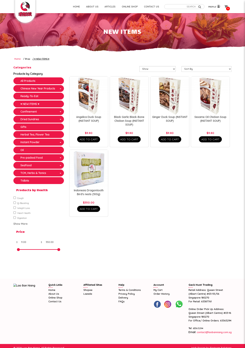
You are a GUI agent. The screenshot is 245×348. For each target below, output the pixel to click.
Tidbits (24, 180)
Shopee (87, 289)
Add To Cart (89, 139)
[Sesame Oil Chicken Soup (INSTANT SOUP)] (210, 95)
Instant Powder (30, 142)
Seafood (26, 165)
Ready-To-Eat (29, 96)
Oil (22, 150)
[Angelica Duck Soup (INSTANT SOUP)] (88, 95)
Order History (162, 293)
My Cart (158, 289)
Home (17, 59)
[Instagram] (168, 304)
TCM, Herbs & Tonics (33, 173)
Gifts (23, 127)
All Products (27, 81)
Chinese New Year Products (37, 88)
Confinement (28, 111)
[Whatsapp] (179, 304)
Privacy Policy (126, 293)
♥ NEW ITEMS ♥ (41, 59)
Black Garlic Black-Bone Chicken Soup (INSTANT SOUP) (129, 120)
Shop (27, 59)
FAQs (121, 301)
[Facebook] (157, 304)
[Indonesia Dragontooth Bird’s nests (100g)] (88, 169)
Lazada (87, 293)
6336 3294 (198, 328)
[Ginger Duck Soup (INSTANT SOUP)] (169, 95)
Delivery (123, 297)
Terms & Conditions (129, 289)
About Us (53, 293)
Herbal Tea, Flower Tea (34, 134)
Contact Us (54, 301)
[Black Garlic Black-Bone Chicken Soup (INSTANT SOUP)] (129, 95)
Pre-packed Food (31, 157)
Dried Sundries (29, 119)
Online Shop (55, 297)
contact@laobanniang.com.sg (214, 332)
